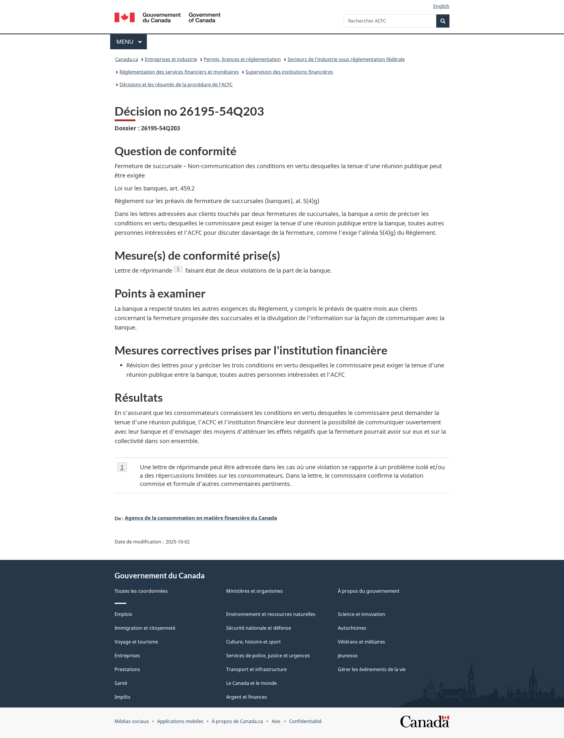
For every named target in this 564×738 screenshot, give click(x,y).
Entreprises (127, 655)
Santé (121, 683)
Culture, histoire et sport (253, 642)
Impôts (122, 697)
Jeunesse (347, 655)
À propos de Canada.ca (237, 721)
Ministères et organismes (254, 591)
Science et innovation (361, 614)
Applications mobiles (180, 721)
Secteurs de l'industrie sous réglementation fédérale (346, 59)
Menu (131, 41)
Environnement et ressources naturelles (270, 614)
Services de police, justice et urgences (268, 655)
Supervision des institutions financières (289, 72)
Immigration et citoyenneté (145, 628)
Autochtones (352, 628)
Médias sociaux (132, 721)
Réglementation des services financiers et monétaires (179, 72)
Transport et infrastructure (256, 669)
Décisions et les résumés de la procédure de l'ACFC (176, 84)
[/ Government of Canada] (167, 18)
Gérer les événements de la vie (372, 669)
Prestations (127, 669)
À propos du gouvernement (369, 591)
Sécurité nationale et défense (258, 628)
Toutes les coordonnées (141, 591)
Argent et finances (246, 697)
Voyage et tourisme (136, 642)
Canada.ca (126, 59)
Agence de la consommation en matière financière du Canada (201, 517)
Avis (276, 721)
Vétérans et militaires (361, 642)
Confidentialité (305, 721)
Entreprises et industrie (171, 59)
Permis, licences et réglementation (242, 59)
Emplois (123, 614)
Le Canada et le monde (251, 683)
